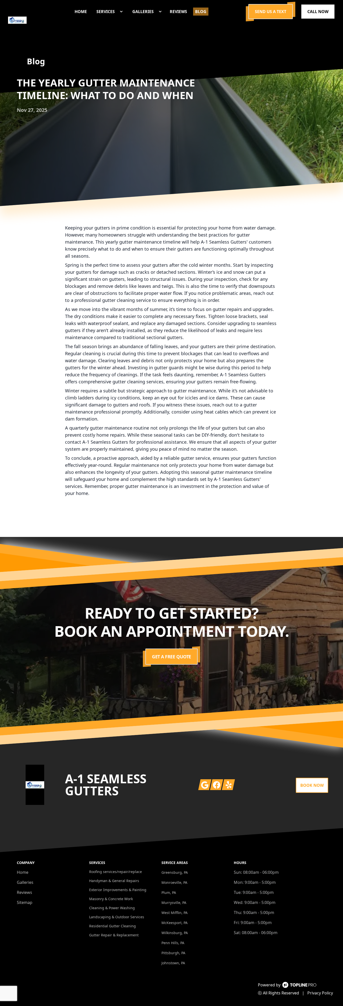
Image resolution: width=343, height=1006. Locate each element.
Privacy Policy (320, 993)
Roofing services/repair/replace (115, 871)
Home (22, 872)
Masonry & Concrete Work (111, 898)
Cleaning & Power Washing (112, 907)
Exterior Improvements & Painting (117, 889)
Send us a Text (270, 11)
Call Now (317, 11)
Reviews (24, 892)
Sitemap (24, 902)
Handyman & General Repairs (114, 880)
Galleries (25, 882)
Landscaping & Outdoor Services (116, 916)
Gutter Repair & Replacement (114, 935)
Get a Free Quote (171, 657)
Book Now (312, 785)
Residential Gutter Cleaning (112, 926)
